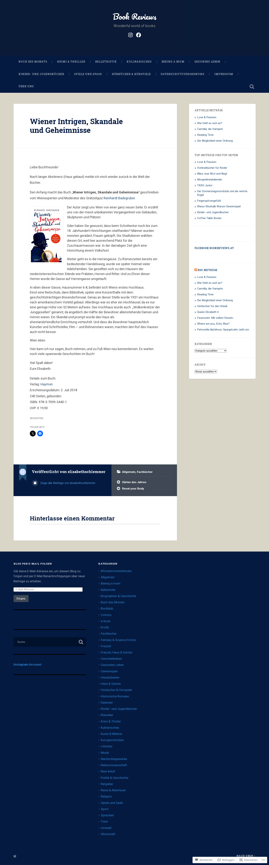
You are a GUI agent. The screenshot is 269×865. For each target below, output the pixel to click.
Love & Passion (206, 117)
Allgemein (128, 472)
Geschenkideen (111, 658)
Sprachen (107, 815)
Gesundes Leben (207, 61)
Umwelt (106, 828)
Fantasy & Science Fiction (118, 640)
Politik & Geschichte (114, 778)
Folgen (21, 598)
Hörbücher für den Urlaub (212, 306)
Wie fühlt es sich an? (209, 123)
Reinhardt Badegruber (119, 198)
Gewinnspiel (109, 671)
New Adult (108, 771)
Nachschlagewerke (114, 759)
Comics (106, 615)
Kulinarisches (139, 61)
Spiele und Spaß (88, 74)
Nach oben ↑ (246, 855)
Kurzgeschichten (112, 740)
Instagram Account (28, 664)
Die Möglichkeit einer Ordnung (215, 140)
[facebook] (138, 34)
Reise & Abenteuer (113, 790)
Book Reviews (134, 16)
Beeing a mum (173, 61)
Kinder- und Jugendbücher (41, 74)
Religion (106, 796)
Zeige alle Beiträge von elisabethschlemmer (67, 483)
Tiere (104, 821)
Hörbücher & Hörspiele (131, 74)
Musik (105, 752)
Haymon (46, 384)
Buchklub (107, 608)
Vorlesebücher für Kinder (212, 167)
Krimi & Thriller (71, 61)
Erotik (105, 627)
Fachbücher (145, 472)
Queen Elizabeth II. (208, 312)
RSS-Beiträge (207, 270)
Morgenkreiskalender (209, 179)
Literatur (107, 746)
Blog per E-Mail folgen (33, 563)
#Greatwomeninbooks (116, 571)
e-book (105, 621)
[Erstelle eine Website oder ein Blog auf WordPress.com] (15, 856)
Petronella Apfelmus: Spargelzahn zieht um (223, 329)
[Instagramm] (130, 34)
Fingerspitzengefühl (209, 200)
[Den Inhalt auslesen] (196, 270)
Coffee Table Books (209, 218)
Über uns (26, 86)
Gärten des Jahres (134, 482)
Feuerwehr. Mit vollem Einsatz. (215, 318)
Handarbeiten (110, 677)
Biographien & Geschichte (118, 596)
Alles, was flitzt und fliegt (212, 173)
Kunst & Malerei (111, 734)
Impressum (223, 74)
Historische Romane (115, 696)
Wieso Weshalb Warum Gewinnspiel (219, 206)
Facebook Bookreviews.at (214, 248)
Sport (105, 809)
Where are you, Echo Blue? (213, 323)
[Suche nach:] (50, 642)
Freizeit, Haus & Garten (116, 652)
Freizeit (106, 646)
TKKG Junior (204, 185)
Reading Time (205, 135)
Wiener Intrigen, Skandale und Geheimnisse (76, 125)
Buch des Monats (32, 61)
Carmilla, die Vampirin (210, 129)
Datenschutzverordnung (182, 74)
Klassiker (107, 715)
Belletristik (106, 61)
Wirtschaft (108, 834)
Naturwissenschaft (114, 765)
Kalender (107, 702)
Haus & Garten (111, 683)
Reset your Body (133, 488)
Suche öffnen (252, 86)
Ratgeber (107, 784)
